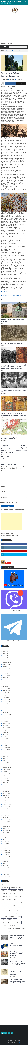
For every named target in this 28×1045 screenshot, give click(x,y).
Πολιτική (9, 919)
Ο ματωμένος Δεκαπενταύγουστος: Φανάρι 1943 (13, 390)
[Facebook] (2, 3)
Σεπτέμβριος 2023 (6, 725)
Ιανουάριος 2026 (6, 664)
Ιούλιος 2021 (5, 782)
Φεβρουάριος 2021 (7, 793)
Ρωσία (15, 919)
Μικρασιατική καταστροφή (8, 913)
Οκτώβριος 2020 (6, 802)
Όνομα (3, 486)
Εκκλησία (9, 899)
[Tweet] (21, 83)
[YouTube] (7, 3)
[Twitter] (10, 3)
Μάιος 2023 (5, 734)
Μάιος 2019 (5, 839)
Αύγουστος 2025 (6, 675)
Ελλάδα (14, 899)
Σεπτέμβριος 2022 (6, 751)
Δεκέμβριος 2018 (6, 850)
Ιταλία (20, 905)
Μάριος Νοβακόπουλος (20, 908)
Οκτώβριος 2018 (6, 854)
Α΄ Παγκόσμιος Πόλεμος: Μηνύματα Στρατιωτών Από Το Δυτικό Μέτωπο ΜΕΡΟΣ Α (17, 981)
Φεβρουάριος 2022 (7, 767)
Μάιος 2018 (5, 865)
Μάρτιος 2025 (6, 686)
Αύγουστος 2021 (6, 780)
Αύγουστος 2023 (6, 727)
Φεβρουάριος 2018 (7, 872)
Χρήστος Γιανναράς (6, 928)
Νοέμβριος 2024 (6, 695)
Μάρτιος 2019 (6, 843)
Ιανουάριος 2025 (6, 690)
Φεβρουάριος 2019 (7, 845)
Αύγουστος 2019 (6, 832)
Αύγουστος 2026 (6, 649)
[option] (17, 1)
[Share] (10, 83)
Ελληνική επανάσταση (17, 902)
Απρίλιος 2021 (6, 789)
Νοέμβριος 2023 (6, 721)
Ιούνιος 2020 (5, 811)
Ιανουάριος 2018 (6, 874)
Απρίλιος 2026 (6, 657)
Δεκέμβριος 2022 (6, 745)
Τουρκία (19, 922)
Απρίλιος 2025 (6, 684)
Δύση (3, 899)
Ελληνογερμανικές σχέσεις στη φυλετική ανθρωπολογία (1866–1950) (13, 437)
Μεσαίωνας (12, 910)
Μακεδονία (4, 910)
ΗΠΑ (3, 905)
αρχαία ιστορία (16, 928)
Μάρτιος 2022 (6, 765)
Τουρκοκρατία (5, 925)
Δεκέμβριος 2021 (6, 771)
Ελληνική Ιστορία (6, 902)
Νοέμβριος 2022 (6, 747)
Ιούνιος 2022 (5, 758)
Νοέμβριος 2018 (6, 852)
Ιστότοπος (4, 497)
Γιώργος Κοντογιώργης (7, 896)
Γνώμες (16, 896)
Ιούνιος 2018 (5, 863)
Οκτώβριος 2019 (6, 828)
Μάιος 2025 (5, 681)
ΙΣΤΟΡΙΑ (12, 79)
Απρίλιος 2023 (6, 736)
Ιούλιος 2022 (5, 756)
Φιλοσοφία (12, 925)
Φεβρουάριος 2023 (7, 741)
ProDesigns (17, 1042)
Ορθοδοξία (18, 916)
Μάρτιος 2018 (6, 870)
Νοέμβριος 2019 (6, 826)
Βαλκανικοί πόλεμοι (7, 295)
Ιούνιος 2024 (5, 706)
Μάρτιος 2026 (6, 660)
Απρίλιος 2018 (6, 867)
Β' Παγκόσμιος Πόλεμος (15, 887)
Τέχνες (13, 922)
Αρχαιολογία (18, 884)
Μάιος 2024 (5, 708)
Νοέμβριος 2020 (6, 800)
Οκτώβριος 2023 (6, 723)
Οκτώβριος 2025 (6, 671)
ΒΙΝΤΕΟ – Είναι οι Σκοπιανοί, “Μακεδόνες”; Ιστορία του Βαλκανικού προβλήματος (17, 945)
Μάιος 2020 (5, 813)
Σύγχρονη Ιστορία (6, 922)
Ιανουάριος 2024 (6, 716)
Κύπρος (3, 908)
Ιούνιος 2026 (5, 653)
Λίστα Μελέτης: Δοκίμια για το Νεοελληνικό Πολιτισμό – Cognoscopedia (17, 953)
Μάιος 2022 (5, 760)
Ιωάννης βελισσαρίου (16, 295)
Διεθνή (21, 896)
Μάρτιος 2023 (6, 738)
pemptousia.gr (5, 291)
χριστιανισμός (12, 931)
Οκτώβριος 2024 (6, 697)
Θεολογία (8, 905)
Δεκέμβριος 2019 (6, 824)
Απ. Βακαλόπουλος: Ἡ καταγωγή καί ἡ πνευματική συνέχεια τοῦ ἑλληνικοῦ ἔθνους (13, 414)
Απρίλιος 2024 (6, 710)
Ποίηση (3, 919)
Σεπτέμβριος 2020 (7, 804)
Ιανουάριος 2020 (6, 821)
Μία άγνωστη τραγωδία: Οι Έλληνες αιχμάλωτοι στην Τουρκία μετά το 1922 (17, 937)
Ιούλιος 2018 (5, 861)
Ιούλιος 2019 (5, 835)
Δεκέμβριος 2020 (6, 797)
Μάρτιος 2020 (6, 817)
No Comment (19, 79)
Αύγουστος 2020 (6, 806)
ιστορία (23, 928)
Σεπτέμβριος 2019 (6, 830)
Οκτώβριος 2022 (6, 749)
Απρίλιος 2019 (6, 841)
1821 (3, 884)
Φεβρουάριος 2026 (7, 662)
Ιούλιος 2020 (5, 808)
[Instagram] (5, 3)
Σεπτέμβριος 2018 (6, 856)
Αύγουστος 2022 (6, 754)
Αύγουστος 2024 (6, 701)
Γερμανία (21, 890)
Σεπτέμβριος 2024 (6, 699)
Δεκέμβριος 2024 (6, 692)
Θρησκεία (15, 905)
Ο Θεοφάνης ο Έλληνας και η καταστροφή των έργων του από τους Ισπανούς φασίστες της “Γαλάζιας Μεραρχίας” (13, 366)
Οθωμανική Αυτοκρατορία (8, 916)
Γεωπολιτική (4, 893)
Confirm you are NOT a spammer (13, 509)
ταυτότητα (4, 931)
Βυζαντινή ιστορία (12, 890)
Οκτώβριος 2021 (6, 776)
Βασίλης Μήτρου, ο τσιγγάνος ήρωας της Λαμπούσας (13, 320)
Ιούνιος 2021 (5, 784)
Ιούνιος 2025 (5, 679)
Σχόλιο (3, 471)
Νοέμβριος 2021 (6, 773)
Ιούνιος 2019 (5, 837)
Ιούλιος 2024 (5, 703)
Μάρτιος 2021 (6, 791)
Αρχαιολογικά (5, 887)
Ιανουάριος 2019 (6, 848)
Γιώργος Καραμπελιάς (14, 893)
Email (3, 492)
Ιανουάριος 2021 (6, 795)
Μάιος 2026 (5, 655)
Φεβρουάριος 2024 (7, 714)
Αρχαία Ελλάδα (10, 884)
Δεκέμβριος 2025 (6, 666)
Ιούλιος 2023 (5, 730)
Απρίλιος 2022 (6, 762)
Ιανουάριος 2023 (6, 743)
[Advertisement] (14, 28)
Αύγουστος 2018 (6, 859)
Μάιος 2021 (5, 786)
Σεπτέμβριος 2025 (6, 673)
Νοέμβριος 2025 (6, 668)
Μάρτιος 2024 (6, 712)
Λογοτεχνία (10, 908)
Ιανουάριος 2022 (6, 769)
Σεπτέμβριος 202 (6, 876)
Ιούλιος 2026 (5, 651)
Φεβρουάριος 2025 (7, 688)
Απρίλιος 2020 (6, 815)
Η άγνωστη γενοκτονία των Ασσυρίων (12, 343)
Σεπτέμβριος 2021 (6, 778)
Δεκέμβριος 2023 (6, 719)
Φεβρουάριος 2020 (7, 819)
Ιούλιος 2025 (5, 677)
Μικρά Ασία (19, 910)
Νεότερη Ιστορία (19, 913)
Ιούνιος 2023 (5, 732)
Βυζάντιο (4, 890)
